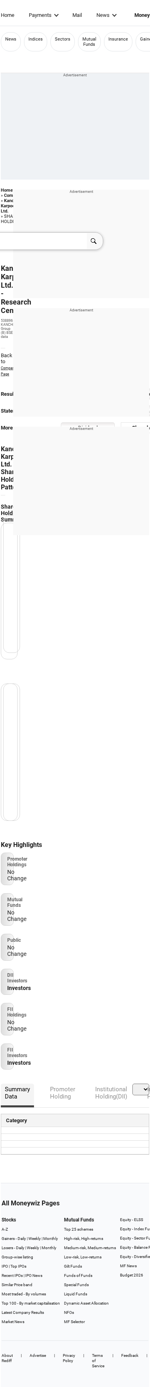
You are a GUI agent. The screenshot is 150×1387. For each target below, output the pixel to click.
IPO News (33, 1275)
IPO (5, 1266)
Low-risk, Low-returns (83, 1257)
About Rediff (7, 1358)
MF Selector (74, 1321)
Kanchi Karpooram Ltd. (12, 206)
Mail (77, 15)
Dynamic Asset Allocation (86, 1303)
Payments (40, 15)
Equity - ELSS (131, 1219)
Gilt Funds (73, 1266)
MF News (128, 1265)
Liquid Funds (75, 1294)
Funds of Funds (78, 1275)
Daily (22, 1238)
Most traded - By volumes (24, 1294)
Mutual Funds (89, 42)
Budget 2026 (131, 1275)
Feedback (129, 1355)
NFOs (69, 1312)
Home (7, 15)
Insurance (118, 39)
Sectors (62, 39)
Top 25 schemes (78, 1229)
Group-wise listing (17, 1257)
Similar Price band (17, 1284)
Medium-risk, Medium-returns (90, 1247)
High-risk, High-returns (83, 1238)
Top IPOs (18, 1266)
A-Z (5, 1229)
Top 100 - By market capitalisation (31, 1303)
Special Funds (76, 1284)
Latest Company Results (23, 1312)
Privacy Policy (69, 1358)
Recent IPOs (12, 1275)
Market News (13, 1321)
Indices (35, 39)
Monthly (50, 1238)
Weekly (34, 1238)
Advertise (38, 1355)
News (103, 15)
